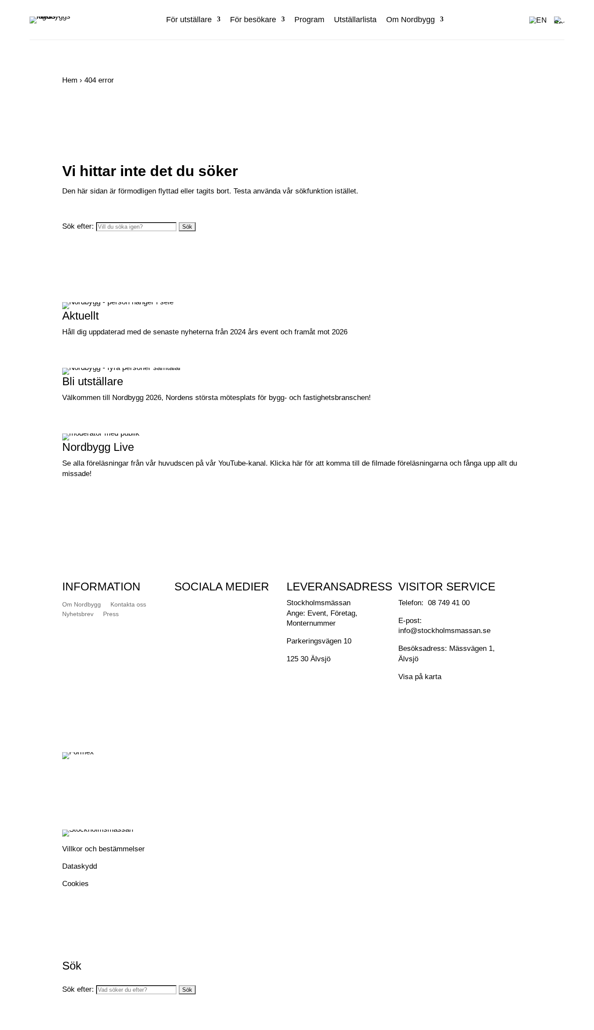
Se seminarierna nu (109, 498)
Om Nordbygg (410, 19)
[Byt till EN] (538, 20)
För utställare (189, 19)
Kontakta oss (128, 604)
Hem (69, 80)
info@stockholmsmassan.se (444, 631)
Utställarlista (355, 19)
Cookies (75, 884)
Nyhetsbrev (77, 614)
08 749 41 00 (449, 603)
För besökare (253, 19)
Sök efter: (78, 226)
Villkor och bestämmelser (103, 849)
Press (111, 614)
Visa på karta (419, 677)
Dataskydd (79, 866)
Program (309, 19)
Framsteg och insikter (113, 357)
